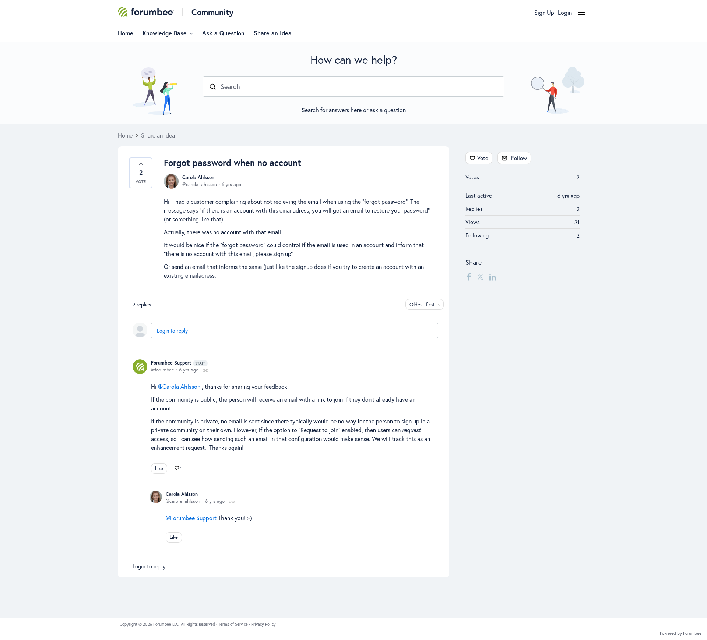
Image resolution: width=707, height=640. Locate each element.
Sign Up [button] (544, 12)
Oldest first (422, 304)
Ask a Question (223, 33)
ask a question (388, 110)
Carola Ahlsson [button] (181, 386)
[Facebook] (468, 276)
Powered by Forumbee (680, 633)
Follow (519, 157)
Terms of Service (233, 624)
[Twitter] (480, 276)
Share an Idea (273, 33)
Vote (482, 157)
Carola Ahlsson (198, 177)
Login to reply (172, 330)
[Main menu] (581, 12)
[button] (140, 172)
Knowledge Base (165, 33)
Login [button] (565, 12)
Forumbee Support (178, 363)
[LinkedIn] (492, 276)
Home (125, 33)
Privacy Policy (263, 624)
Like (159, 468)
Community (212, 12)
